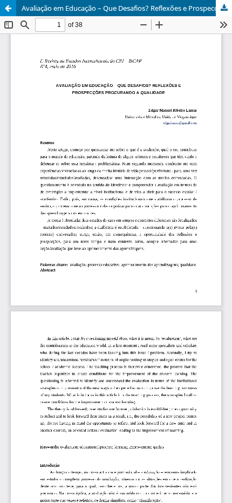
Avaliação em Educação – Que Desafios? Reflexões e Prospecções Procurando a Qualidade (127, 8)
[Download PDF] (224, 8)
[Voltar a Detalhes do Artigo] (8, 8)
